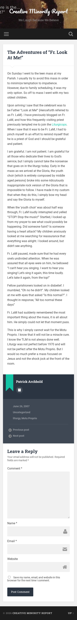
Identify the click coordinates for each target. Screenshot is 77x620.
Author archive (19, 390)
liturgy (16, 418)
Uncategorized (21, 412)
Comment (14, 468)
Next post (18, 435)
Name (12, 523)
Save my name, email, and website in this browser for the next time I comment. (33, 579)
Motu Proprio (29, 418)
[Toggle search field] (71, 34)
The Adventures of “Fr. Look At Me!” (37, 55)
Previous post (21, 429)
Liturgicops (59, 124)
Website (12, 559)
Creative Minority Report (38, 11)
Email (12, 541)
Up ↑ (71, 613)
